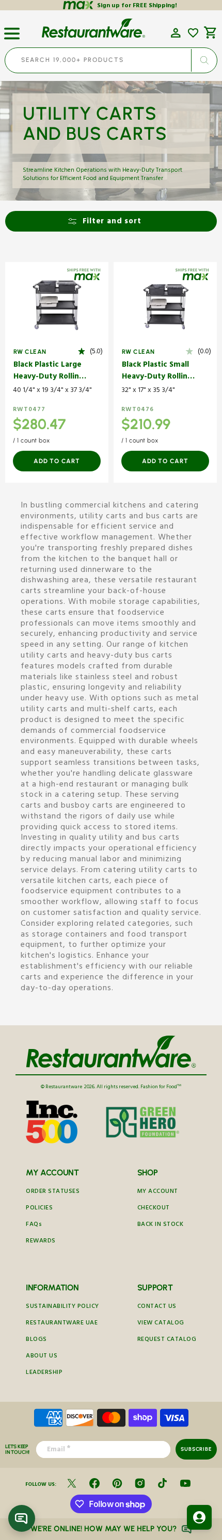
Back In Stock (160, 1225)
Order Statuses (53, 1192)
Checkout (153, 1208)
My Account (157, 1192)
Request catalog (167, 1340)
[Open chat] (21, 1518)
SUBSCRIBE (196, 1449)
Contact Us (157, 1307)
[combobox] (111, 60)
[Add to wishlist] (193, 33)
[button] (12, 29)
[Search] (204, 60)
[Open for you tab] (199, 1517)
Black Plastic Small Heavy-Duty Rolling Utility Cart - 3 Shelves (157, 371)
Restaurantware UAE (62, 1323)
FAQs (34, 1225)
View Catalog (160, 1323)
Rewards (41, 1241)
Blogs (36, 1340)
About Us (41, 1356)
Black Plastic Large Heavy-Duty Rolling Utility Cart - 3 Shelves (48, 371)
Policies (39, 1208)
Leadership (44, 1373)
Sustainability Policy (62, 1307)
